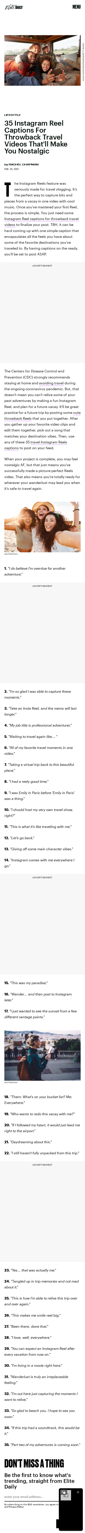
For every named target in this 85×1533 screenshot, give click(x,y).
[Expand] (63, 1492)
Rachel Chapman (24, 164)
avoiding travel (51, 383)
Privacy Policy (16, 1506)
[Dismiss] (78, 1492)
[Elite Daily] (13, 7)
